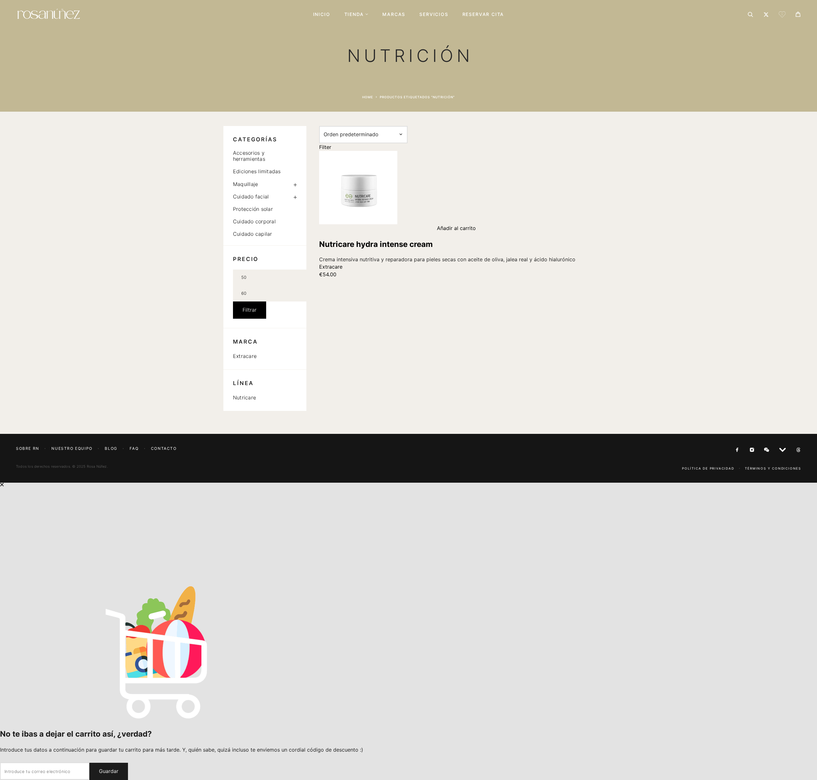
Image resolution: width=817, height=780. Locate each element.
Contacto (164, 448)
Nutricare (244, 397)
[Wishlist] (782, 15)
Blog (111, 448)
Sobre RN (27, 448)
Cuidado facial (251, 196)
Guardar (108, 771)
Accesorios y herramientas (249, 156)
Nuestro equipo (71, 448)
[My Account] (766, 14)
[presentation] (456, 259)
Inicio (321, 14)
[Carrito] (798, 15)
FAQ (134, 448)
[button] (456, 228)
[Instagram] (752, 450)
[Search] (750, 14)
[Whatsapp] (766, 450)
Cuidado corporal (254, 221)
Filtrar (250, 310)
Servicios (433, 14)
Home (367, 97)
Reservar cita (483, 14)
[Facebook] (737, 450)
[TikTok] (798, 450)
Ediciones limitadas (257, 171)
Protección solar (253, 209)
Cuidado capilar (252, 234)
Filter (325, 147)
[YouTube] (782, 450)
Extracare (245, 356)
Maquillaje (245, 184)
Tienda (354, 14)
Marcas (393, 14)
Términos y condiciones (773, 468)
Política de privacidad (708, 468)
